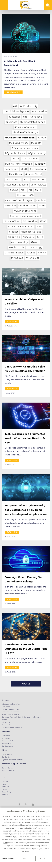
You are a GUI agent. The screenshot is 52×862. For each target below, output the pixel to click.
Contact (5, 781)
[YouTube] (33, 804)
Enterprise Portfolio (9, 741)
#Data (15, 158)
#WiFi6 (42, 252)
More (26, 683)
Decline (42, 858)
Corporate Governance (10, 712)
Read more (13, 92)
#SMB (40, 237)
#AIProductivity (29, 106)
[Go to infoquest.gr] (48, 5)
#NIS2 (42, 205)
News (4, 784)
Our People (6, 706)
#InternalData (38, 184)
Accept (26, 858)
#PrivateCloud (12, 221)
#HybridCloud (33, 174)
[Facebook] (19, 804)
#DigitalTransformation (18, 164)
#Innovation (38, 179)
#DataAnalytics (30, 158)
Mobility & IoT (7, 743)
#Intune (13, 190)
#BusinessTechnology (25, 132)
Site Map (5, 794)
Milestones (6, 722)
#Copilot (36, 143)
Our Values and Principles (11, 709)
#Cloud (41, 137)
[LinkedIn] (26, 804)
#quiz (39, 226)
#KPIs (38, 190)
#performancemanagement (25, 216)
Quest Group (6, 792)
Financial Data (7, 725)
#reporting (14, 237)
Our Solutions (7, 754)
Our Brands (6, 735)
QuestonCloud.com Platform (12, 759)
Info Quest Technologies (10, 704)
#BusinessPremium (25, 127)
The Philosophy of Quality (11, 714)
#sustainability (19, 242)
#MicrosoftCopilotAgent (19, 200)
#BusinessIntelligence (32, 122)
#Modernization (27, 205)
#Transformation (14, 252)
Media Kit (5, 787)
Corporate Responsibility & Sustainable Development (21, 717)
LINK (5, 842)
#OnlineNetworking (25, 211)
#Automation (39, 111)
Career (4, 789)
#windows (17, 258)
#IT (30, 190)
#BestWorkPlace (32, 117)
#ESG (24, 169)
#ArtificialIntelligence (16, 111)
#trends (30, 252)
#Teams (35, 242)
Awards (4, 719)
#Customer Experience (25, 148)
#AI (15, 106)
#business (11, 122)
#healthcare (16, 174)
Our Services (6, 757)
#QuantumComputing (21, 226)
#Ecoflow (40, 164)
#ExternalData (37, 169)
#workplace (32, 258)
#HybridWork (13, 179)
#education (11, 169)
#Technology (34, 247)
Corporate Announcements (12, 727)
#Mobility (10, 205)
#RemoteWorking (31, 232)
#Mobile (40, 200)
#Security (28, 237)
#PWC (43, 221)
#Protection (30, 221)
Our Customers (7, 746)
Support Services (8, 770)
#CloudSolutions (19, 143)
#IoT (23, 190)
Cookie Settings (8, 858)
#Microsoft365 (25, 195)
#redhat (13, 232)
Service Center (7, 768)
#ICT (26, 179)
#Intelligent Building (16, 184)
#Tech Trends (16, 247)
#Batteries (14, 117)
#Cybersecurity (37, 153)
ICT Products (6, 738)
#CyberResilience (15, 153)
